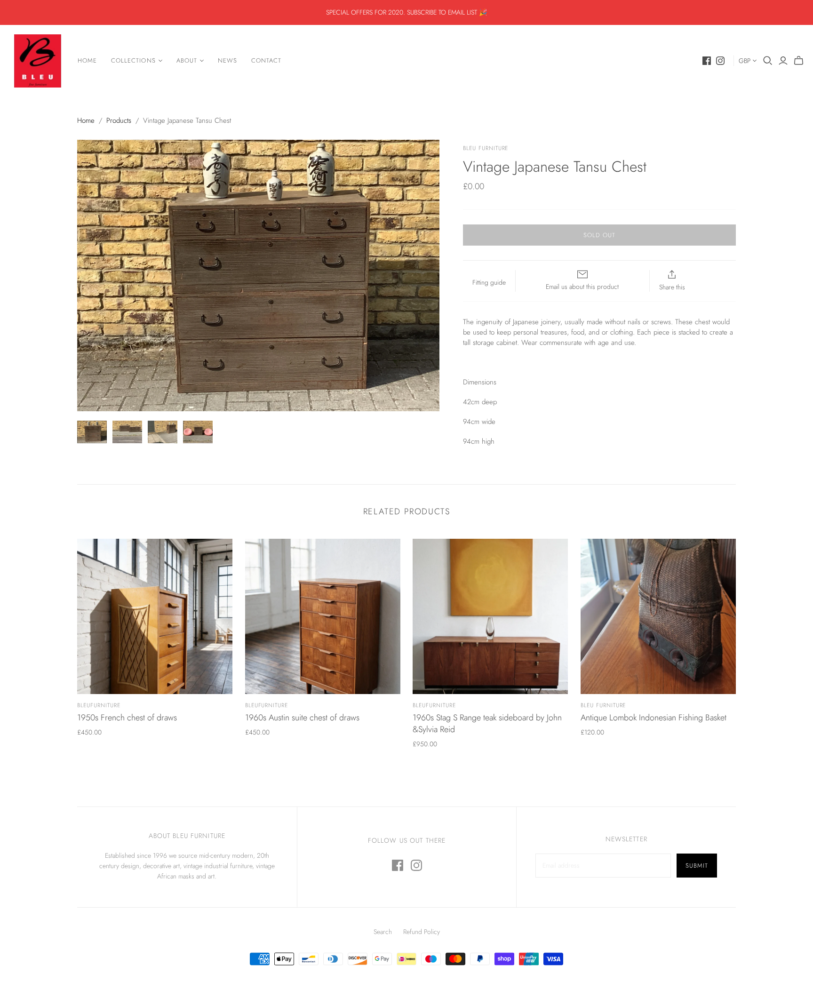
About (186, 60)
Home (87, 60)
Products (118, 120)
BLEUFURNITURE (98, 705)
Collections (133, 60)
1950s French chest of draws (127, 717)
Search (383, 931)
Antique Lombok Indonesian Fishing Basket (653, 717)
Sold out (599, 235)
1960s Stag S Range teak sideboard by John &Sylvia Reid (487, 723)
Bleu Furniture (603, 705)
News (227, 60)
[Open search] (768, 60)
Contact (266, 60)
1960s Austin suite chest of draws (302, 717)
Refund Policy (421, 931)
